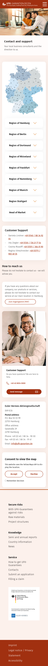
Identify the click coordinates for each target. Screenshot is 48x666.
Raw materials (16, 517)
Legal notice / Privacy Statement (20, 653)
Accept (14, 474)
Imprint (12, 645)
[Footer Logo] (24, 603)
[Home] (21, 4)
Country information (20, 541)
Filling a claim (16, 579)
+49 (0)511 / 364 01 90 (33, 246)
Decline (34, 474)
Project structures (18, 521)
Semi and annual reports (22, 537)
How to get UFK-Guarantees (17, 563)
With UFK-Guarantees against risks (20, 511)
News (11, 546)
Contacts (13, 569)
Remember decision (15, 481)
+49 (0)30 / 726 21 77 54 (30, 243)
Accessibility (15, 660)
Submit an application (21, 574)
